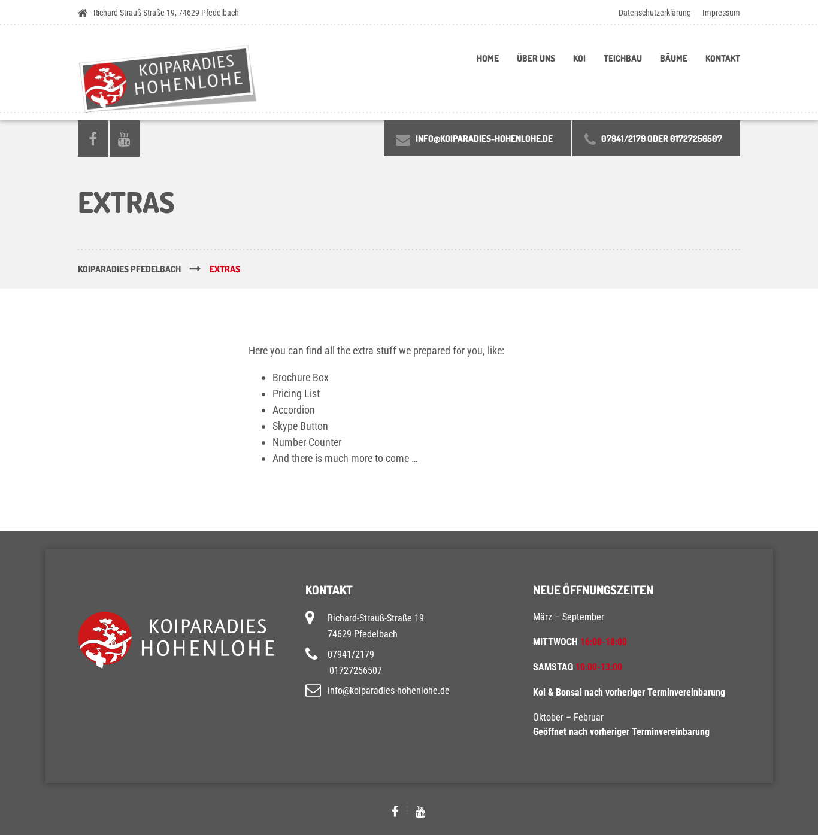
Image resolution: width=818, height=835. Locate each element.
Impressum (721, 12)
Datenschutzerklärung (655, 12)
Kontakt (722, 58)
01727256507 (355, 670)
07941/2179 (351, 654)
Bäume (673, 58)
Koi (579, 58)
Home (488, 58)
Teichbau (623, 58)
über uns (536, 58)
